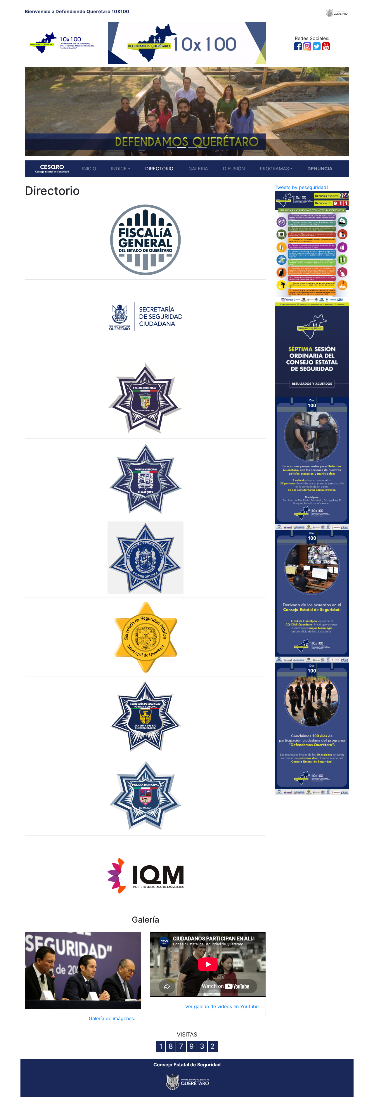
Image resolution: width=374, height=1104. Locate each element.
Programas (274, 168)
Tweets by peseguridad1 (301, 187)
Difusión (234, 168)
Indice (119, 168)
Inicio (89, 168)
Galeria (198, 168)
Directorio (159, 168)
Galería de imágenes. (112, 1018)
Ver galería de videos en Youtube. (222, 1006)
